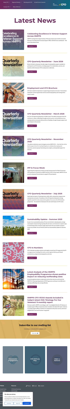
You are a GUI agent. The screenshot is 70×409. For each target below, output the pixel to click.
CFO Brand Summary (16, 389)
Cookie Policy (3, 389)
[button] (9, 2)
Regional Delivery (16, 2)
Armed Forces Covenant (39, 2)
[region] (18, 399)
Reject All (18, 403)
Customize (9, 403)
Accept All (27, 403)
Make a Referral (16, 6)
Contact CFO (6, 6)
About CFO (5, 2)
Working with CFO (28, 2)
